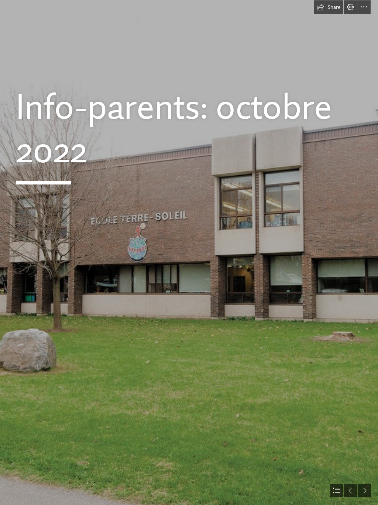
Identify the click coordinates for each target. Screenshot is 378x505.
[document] (189, 252)
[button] (328, 7)
